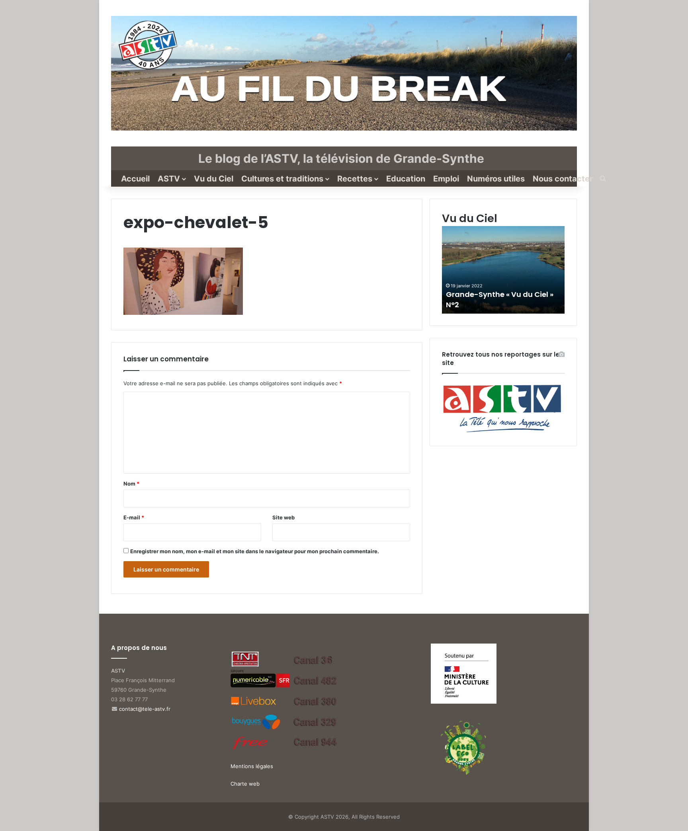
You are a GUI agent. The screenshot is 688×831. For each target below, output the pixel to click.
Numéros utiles (496, 178)
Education (405, 178)
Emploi (446, 178)
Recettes (354, 178)
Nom (131, 483)
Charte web (245, 783)
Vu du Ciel (213, 178)
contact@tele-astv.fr (144, 709)
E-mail (133, 517)
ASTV (169, 178)
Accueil (135, 178)
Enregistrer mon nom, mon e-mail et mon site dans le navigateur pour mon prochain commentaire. (254, 551)
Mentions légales (252, 766)
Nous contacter (563, 178)
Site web (283, 517)
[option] (503, 270)
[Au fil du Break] (344, 73)
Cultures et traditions (282, 178)
